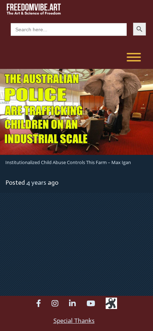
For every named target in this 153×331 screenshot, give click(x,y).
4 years (36, 182)
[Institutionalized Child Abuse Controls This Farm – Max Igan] (76, 111)
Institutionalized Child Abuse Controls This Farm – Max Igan (68, 162)
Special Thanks (74, 321)
